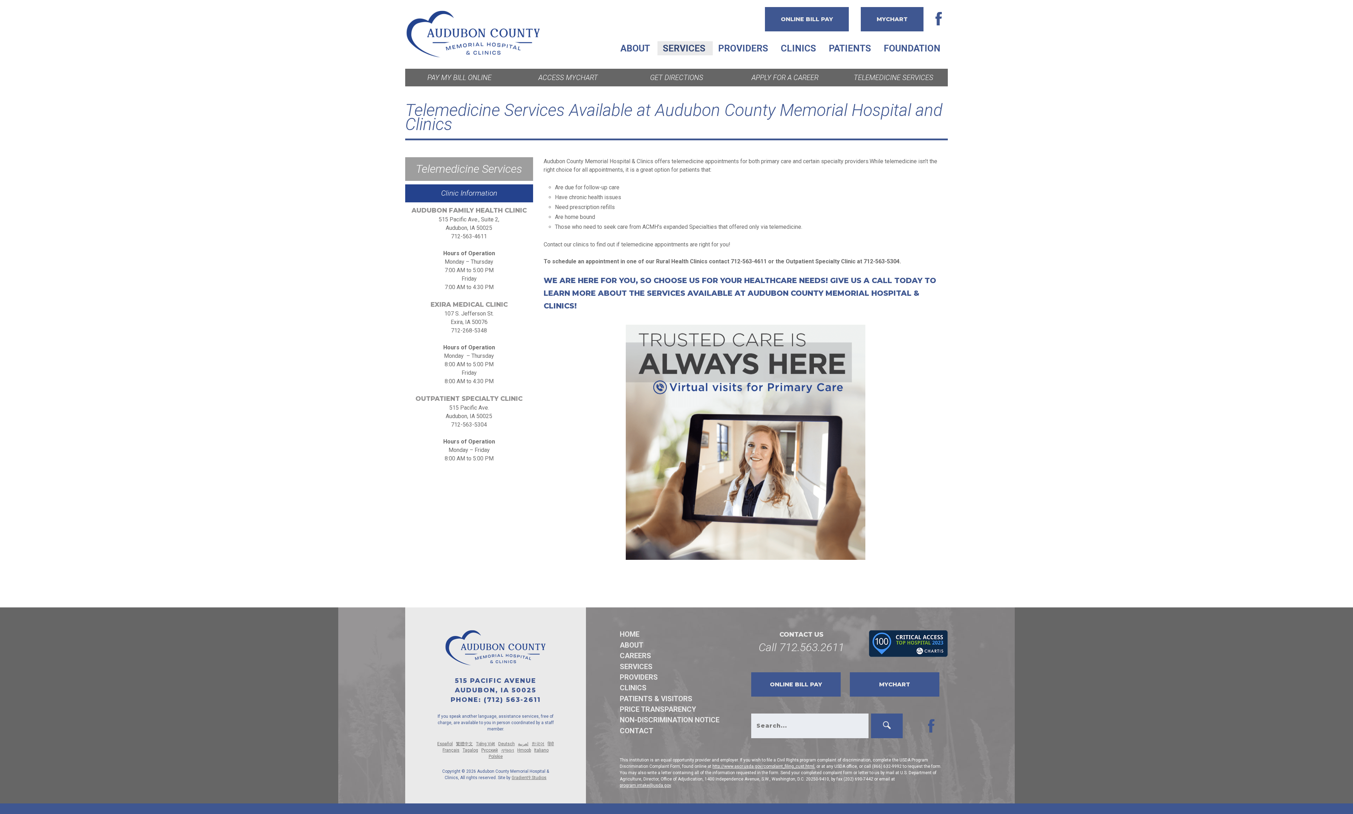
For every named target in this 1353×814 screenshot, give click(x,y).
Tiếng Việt (485, 743)
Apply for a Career (785, 77)
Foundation (912, 48)
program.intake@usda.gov (645, 785)
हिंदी (551, 743)
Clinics (798, 48)
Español (445, 743)
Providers (743, 48)
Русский (489, 750)
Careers (635, 655)
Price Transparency (658, 709)
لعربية (523, 743)
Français (451, 750)
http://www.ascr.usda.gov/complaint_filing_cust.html (763, 766)
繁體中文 (464, 743)
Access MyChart (568, 77)
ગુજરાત (507, 750)
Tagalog (470, 750)
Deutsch (506, 743)
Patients (850, 48)
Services (684, 48)
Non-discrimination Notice (669, 720)
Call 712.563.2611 (801, 647)
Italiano (541, 750)
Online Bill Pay (807, 19)
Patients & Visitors (656, 698)
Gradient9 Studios (529, 777)
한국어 (538, 743)
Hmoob (524, 750)
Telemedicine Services (893, 77)
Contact (636, 731)
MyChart (892, 19)
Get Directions (676, 77)
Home (630, 634)
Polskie (496, 756)
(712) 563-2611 (512, 700)
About (635, 48)
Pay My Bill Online (459, 77)
